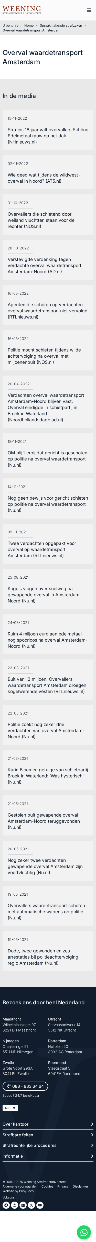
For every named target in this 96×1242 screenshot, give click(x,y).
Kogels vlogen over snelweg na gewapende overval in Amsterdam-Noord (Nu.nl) (44, 594)
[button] (88, 10)
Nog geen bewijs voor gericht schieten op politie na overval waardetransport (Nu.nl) (48, 504)
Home (29, 25)
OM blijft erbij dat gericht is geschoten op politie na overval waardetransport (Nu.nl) (47, 459)
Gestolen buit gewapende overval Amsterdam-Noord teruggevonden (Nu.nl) (44, 821)
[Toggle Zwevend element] (84, 1232)
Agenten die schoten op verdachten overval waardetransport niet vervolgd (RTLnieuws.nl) (48, 311)
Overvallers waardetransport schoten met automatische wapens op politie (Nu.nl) (46, 911)
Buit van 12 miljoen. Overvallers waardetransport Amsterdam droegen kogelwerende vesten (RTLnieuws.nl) (47, 685)
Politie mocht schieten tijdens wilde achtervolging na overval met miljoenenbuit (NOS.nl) (44, 356)
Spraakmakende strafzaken (61, 25)
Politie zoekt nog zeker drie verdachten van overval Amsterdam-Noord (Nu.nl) (46, 730)
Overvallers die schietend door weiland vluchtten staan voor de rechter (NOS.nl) (41, 220)
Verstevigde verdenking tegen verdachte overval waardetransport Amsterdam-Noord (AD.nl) (44, 265)
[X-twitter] (31, 1205)
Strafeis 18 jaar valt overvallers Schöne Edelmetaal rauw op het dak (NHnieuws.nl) (48, 136)
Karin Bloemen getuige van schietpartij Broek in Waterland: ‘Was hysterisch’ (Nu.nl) (48, 776)
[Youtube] (40, 1205)
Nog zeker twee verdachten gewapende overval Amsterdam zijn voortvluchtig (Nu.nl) (45, 866)
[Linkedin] (23, 1205)
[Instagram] (14, 1205)
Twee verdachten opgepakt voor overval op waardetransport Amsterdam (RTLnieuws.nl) (42, 549)
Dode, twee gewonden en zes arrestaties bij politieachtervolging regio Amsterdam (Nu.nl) (43, 957)
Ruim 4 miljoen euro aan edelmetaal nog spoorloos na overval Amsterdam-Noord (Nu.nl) (48, 640)
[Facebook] (6, 1205)
